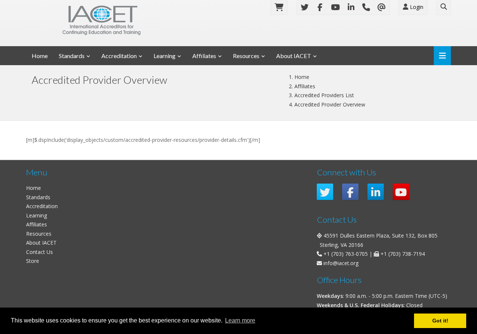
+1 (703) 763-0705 (345, 253)
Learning (165, 55)
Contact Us (39, 251)
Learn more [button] (240, 320)
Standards (72, 55)
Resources (246, 55)
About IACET (293, 55)
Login (415, 6)
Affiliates (204, 55)
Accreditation (119, 55)
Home (40, 55)
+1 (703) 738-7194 (402, 253)
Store (32, 260)
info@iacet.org (340, 263)
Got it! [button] (440, 321)
